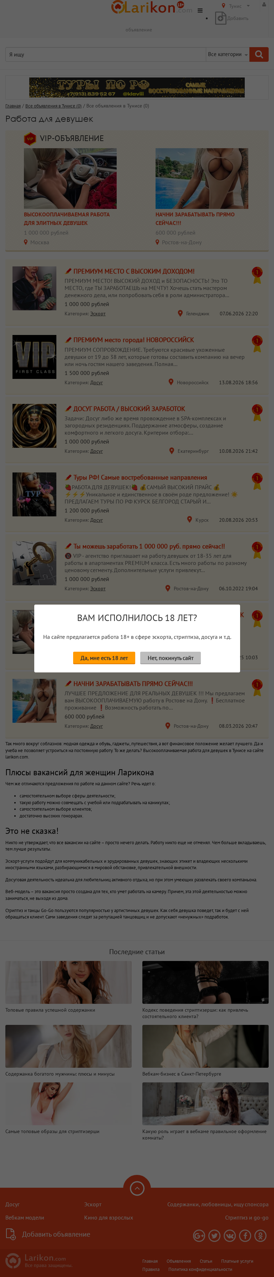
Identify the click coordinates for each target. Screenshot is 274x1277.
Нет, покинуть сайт (170, 657)
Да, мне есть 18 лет (104, 657)
